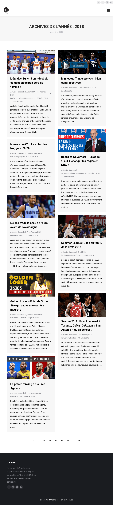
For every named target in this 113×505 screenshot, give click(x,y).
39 (79, 440)
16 (68, 440)
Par (22, 98)
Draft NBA (31, 92)
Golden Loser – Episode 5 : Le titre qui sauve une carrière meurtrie (29, 305)
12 (44, 440)
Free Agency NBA (34, 232)
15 (62, 440)
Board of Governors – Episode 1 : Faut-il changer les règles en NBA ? (81, 161)
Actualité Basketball (18, 92)
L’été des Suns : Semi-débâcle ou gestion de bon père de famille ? (29, 82)
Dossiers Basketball (18, 153)
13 (50, 440)
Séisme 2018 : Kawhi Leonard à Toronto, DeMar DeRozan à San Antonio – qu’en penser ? (81, 325)
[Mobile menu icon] (108, 10)
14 (56, 440)
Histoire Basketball (34, 153)
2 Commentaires (16, 101)
